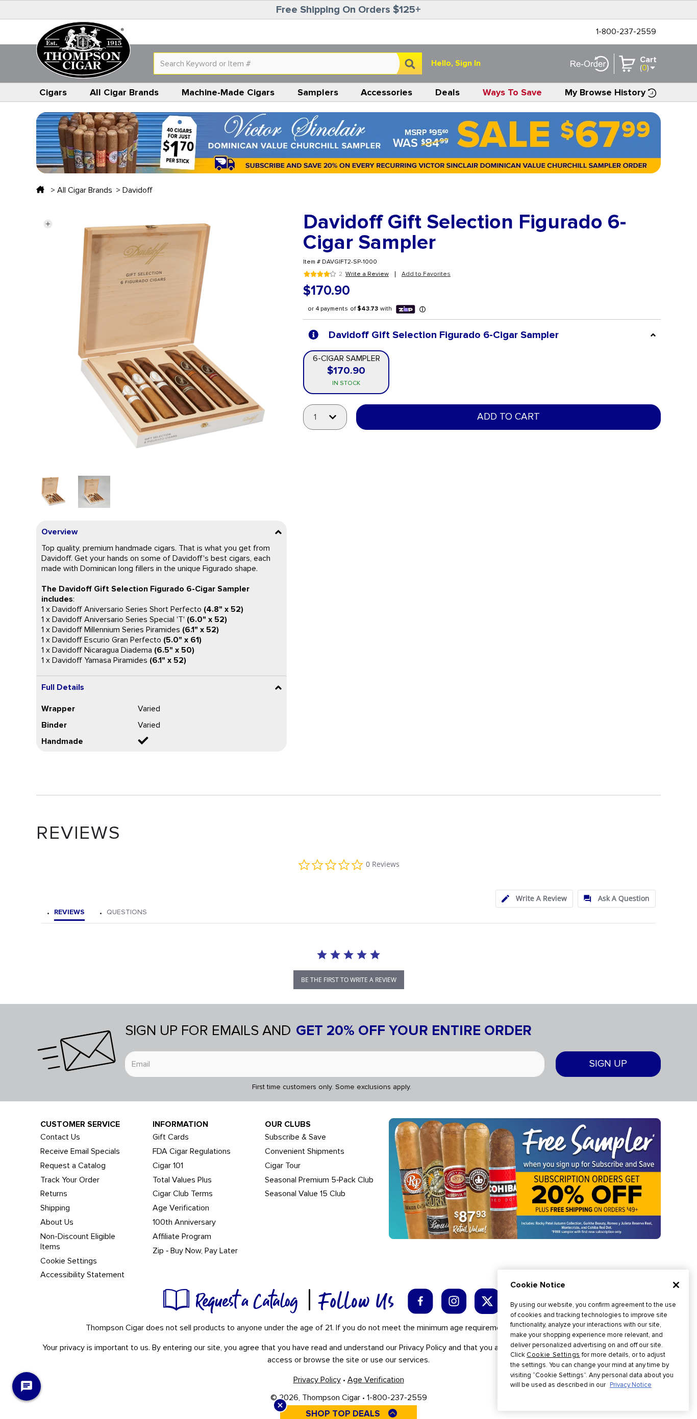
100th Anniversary (184, 1222)
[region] (593, 1340)
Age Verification (181, 1208)
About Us (56, 1222)
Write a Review (367, 274)
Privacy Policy (317, 1380)
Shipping (55, 1208)
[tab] (534, 899)
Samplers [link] (317, 92)
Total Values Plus (182, 1180)
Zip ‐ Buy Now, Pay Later (195, 1251)
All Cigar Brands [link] (124, 92)
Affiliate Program (182, 1237)
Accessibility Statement (82, 1275)
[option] (52, 492)
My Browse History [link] (605, 92)
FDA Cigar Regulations (192, 1151)
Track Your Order (69, 1180)
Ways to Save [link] (512, 92)
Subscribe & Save (295, 1137)
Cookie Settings (553, 1355)
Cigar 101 (168, 1166)
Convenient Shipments (304, 1151)
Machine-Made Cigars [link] (228, 92)
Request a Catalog (73, 1166)
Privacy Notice (631, 1385)
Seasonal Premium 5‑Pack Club (319, 1180)
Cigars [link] (53, 92)
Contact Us (60, 1137)
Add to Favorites (426, 274)
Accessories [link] (386, 92)
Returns (53, 1194)
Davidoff (137, 190)
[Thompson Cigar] (83, 50)
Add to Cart (508, 417)
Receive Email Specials (80, 1151)
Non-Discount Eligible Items (77, 1242)
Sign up (608, 1064)
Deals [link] (447, 92)
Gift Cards (171, 1137)
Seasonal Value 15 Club (305, 1194)
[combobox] (288, 63)
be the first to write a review (348, 979)
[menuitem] (53, 92)
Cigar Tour (283, 1166)
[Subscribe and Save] (525, 1178)
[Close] (676, 1285)
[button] (47, 223)
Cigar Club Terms (183, 1194)
